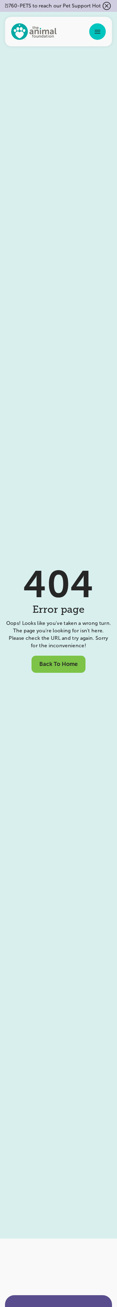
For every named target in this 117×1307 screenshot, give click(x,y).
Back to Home (58, 664)
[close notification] (107, 6)
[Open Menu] (97, 31)
